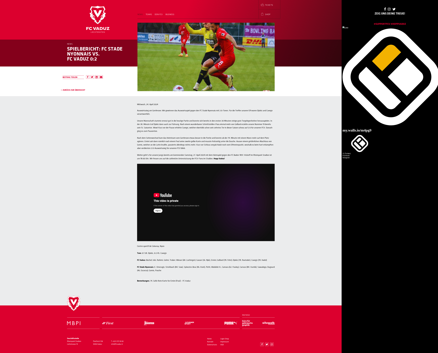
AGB (222, 345)
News (140, 14)
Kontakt (210, 342)
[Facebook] (88, 77)
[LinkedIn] (96, 77)
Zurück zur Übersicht (74, 90)
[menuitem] (140, 16)
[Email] (101, 77)
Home (209, 339)
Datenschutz (212, 345)
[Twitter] (92, 77)
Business (170, 14)
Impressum (224, 342)
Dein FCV (159, 14)
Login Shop (224, 339)
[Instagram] (272, 344)
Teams (149, 14)
